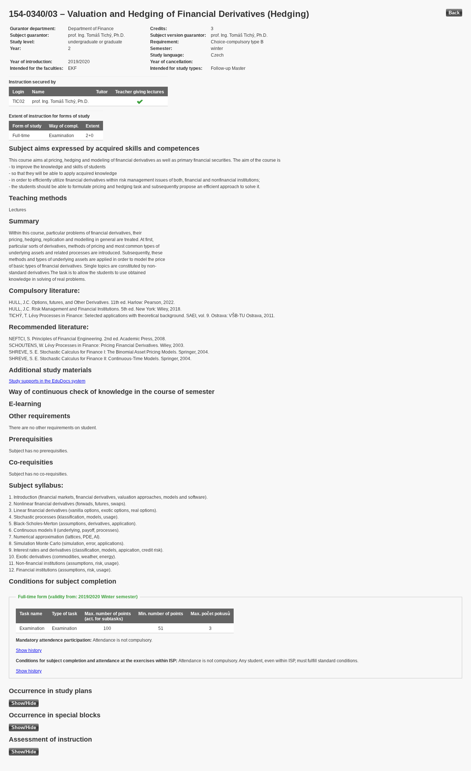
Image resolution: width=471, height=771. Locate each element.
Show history (29, 650)
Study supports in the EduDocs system (47, 381)
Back (454, 12)
